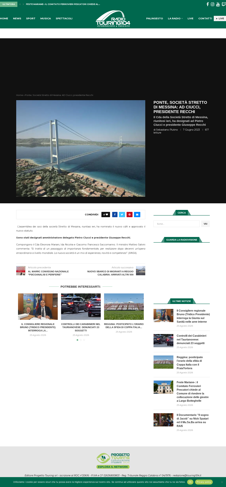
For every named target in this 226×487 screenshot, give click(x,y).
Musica (45, 18)
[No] (222, 482)
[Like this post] (107, 214)
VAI (205, 223)
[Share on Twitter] (122, 214)
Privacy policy (204, 482)
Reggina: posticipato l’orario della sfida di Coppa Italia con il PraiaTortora (190, 363)
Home (4, 18)
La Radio (174, 18)
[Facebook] (207, 4)
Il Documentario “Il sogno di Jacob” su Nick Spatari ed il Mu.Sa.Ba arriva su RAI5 (193, 420)
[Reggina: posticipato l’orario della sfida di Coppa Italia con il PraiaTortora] (124, 306)
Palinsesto (154, 18)
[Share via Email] (137, 214)
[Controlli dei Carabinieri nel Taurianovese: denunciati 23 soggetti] (81, 306)
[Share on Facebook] (114, 214)
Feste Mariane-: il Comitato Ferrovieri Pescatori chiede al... (63, 4)
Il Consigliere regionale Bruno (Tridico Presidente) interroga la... (38, 327)
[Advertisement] (113, 69)
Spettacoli (64, 18)
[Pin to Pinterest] (130, 214)
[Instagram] (212, 4)
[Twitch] (224, 4)
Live (190, 18)
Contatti (205, 18)
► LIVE (220, 18)
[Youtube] (218, 4)
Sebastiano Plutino (167, 129)
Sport (30, 18)
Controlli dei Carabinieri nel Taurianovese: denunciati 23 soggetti (80, 327)
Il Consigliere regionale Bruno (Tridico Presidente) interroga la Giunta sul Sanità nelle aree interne (193, 316)
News (17, 18)
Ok (190, 482)
